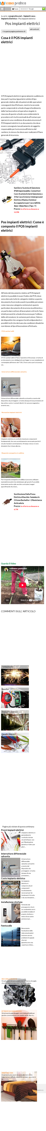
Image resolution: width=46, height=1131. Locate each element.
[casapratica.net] (13, 3)
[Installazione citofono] (11, 913)
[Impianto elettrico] (15, 720)
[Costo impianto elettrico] (11, 889)
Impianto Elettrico (9, 18)
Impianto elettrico (10, 712)
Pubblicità (39, 1090)
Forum (16, 9)
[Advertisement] (23, 69)
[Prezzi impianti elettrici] (11, 841)
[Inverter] (15, 697)
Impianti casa (29, 16)
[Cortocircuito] (15, 675)
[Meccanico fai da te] (19, 992)
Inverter (5, 689)
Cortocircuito (7, 667)
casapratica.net (15, 16)
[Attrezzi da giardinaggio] (19, 1024)
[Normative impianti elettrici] (10, 427)
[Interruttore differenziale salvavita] (10, 387)
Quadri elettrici (8, 734)
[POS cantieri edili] (10, 346)
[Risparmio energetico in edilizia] (10, 468)
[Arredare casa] (19, 1086)
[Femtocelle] (11, 936)
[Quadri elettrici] (15, 742)
